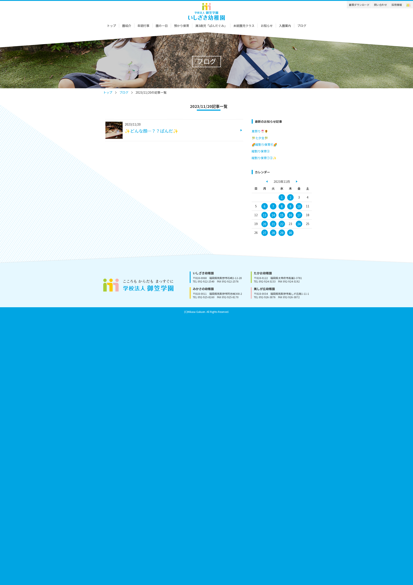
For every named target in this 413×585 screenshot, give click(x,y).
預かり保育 (181, 25)
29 (282, 233)
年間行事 (143, 25)
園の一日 (162, 25)
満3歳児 (211, 25)
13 (264, 215)
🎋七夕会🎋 (260, 138)
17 (299, 215)
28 (273, 233)
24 (299, 224)
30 (290, 233)
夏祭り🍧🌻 (260, 131)
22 (282, 224)
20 (264, 224)
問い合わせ (380, 4)
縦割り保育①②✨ (264, 158)
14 (273, 215)
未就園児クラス (243, 25)
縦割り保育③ (261, 151)
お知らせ (267, 25)
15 (282, 215)
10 (299, 206)
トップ (111, 25)
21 (273, 224)
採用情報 (396, 4)
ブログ (301, 25)
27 (264, 233)
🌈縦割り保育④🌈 (264, 144)
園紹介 (126, 25)
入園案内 (285, 25)
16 (290, 215)
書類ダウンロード (359, 4)
